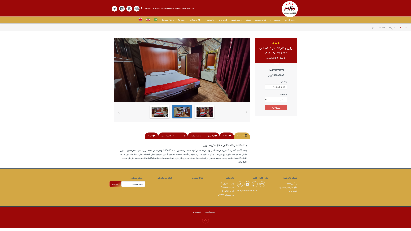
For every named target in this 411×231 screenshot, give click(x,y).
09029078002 (151, 8)
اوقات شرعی (236, 19)
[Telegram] (114, 9)
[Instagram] (122, 9)
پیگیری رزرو (275, 19)
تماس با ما (223, 19)
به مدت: (283, 94)
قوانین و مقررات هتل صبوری (203, 135)
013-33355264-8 (185, 8)
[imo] (129, 9)
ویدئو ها (181, 19)
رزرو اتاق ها (289, 19)
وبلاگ (248, 19)
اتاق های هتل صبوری (288, 187)
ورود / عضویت (168, 19)
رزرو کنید (276, 107)
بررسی (115, 184)
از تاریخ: (284, 81)
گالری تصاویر (194, 19)
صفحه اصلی (404, 27)
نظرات (150, 135)
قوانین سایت (260, 19)
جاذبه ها (210, 19)
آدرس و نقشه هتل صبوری (172, 135)
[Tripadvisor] (137, 9)
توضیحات (241, 135)
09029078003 (167, 8)
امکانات (226, 135)
